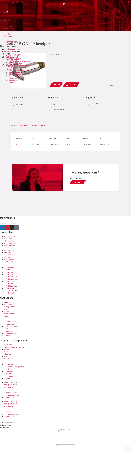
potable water (9, 302)
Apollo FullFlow (9, 259)
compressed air (9, 314)
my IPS (6, 349)
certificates (11, 44)
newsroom (7, 356)
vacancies (13, 78)
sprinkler (7, 311)
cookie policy (9, 387)
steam (6, 316)
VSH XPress (8, 239)
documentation (12, 46)
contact (12, 83)
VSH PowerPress (10, 248)
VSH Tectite (8, 257)
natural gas (8, 304)
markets (7, 20)
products (7, 12)
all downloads (12, 42)
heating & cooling (10, 307)
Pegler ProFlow (9, 262)
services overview (13, 49)
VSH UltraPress (9, 255)
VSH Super (8, 252)
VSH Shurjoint (9, 250)
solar (5, 309)
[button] (65, 20)
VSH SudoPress (9, 246)
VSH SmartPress (10, 243)
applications (6, 298)
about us (7, 352)
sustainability (14, 75)
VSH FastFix (8, 241)
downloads (8, 345)
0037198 (18, 144)
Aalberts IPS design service (17, 52)
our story (10, 57)
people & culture (13, 60)
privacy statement (10, 385)
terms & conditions (10, 382)
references (13, 80)
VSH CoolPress (9, 236)
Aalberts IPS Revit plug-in (16, 54)
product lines (7, 232)
